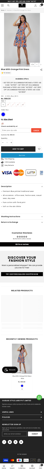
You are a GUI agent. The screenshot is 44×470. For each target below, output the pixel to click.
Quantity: (4, 140)
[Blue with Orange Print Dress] (22, 361)
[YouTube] (21, 444)
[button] (37, 67)
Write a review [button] (22, 246)
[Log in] (35, 7)
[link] (11, 326)
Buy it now (22, 157)
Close (42, 2)
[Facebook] (4, 444)
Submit (35, 436)
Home (2, 12)
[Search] (8, 7)
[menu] (2, 7)
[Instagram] (10, 444)
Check (36, 132)
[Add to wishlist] (39, 151)
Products (9, 12)
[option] (22, 42)
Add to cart (18, 151)
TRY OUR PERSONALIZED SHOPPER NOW (22, 276)
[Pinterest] (15, 444)
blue (22, 388)
